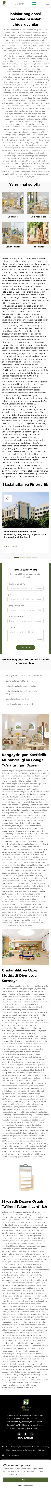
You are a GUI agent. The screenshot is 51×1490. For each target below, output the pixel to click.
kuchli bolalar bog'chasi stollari (19, 704)
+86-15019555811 (12, 1455)
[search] (14, 3)
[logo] (4, 3)
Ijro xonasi (38, 247)
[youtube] (19, 1434)
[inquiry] (47, 735)
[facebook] (25, 1434)
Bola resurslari (38, 217)
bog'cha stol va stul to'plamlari (19, 681)
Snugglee (13, 217)
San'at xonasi (13, 247)
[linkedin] (32, 1434)
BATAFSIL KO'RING (12, 203)
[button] (16, 557)
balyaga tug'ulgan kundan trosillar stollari (24, 676)
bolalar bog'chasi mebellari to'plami (21, 686)
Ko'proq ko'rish (10, 546)
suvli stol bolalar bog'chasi (17, 699)
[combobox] (12, 621)
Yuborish (25, 647)
